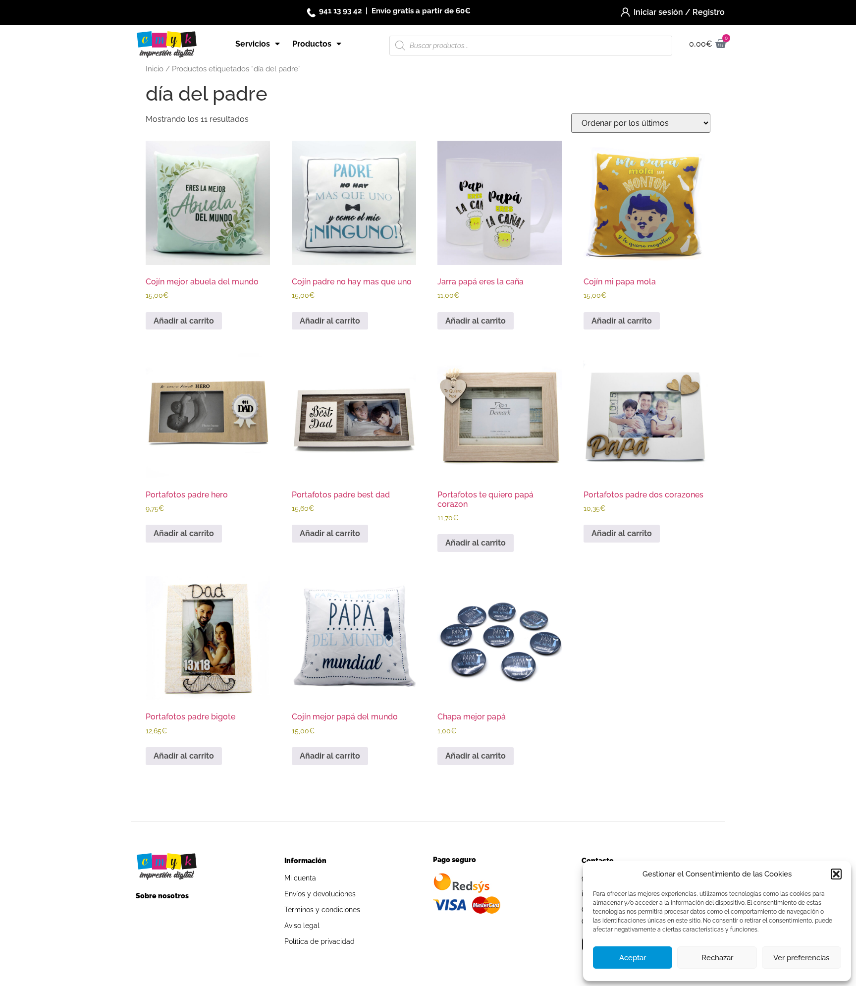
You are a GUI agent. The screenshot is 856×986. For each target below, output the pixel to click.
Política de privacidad (319, 941)
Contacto (598, 861)
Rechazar (717, 957)
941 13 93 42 (340, 10)
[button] (836, 874)
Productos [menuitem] (311, 44)
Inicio (154, 68)
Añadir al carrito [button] (184, 321)
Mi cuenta (300, 878)
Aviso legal (302, 926)
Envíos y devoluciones (320, 894)
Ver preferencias (801, 957)
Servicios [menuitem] (252, 44)
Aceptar (632, 957)
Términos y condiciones (322, 910)
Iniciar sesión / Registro (679, 12)
